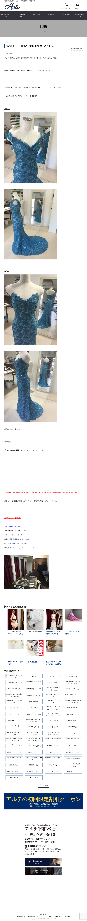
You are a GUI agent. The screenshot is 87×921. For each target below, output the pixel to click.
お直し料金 (36, 14)
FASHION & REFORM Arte (26, 916)
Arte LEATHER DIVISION (44, 916)
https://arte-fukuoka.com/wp (17, 543)
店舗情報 (51, 14)
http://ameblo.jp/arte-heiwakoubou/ (22, 548)
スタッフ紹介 (65, 14)
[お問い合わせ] (77, 6)
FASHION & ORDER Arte (62, 916)
